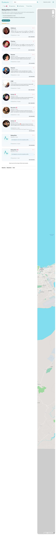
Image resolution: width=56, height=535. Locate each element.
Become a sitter (47, 2)
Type (5, 6)
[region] (46, 271)
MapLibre (45, 532)
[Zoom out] (53, 13)
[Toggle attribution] (54, 533)
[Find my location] (53, 16)
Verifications (21, 6)
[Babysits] (5, 2)
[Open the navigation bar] (53, 2)
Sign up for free (5, 20)
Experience (12, 6)
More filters (29, 6)
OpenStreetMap (50, 532)
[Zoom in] (53, 11)
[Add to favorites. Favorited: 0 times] (33, 41)
